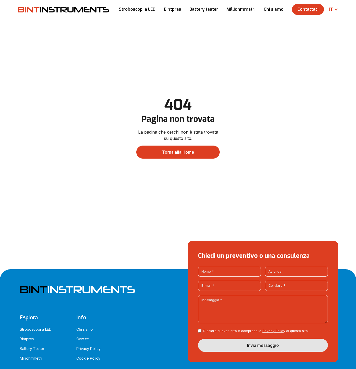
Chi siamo (274, 9)
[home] (63, 9)
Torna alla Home (178, 152)
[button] (331, 9)
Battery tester (203, 9)
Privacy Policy (273, 331)
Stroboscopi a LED (137, 9)
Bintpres (172, 9)
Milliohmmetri (240, 9)
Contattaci (307, 9)
